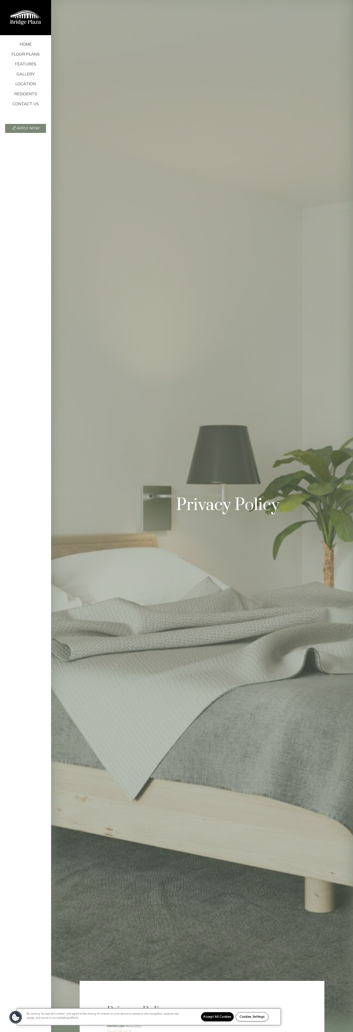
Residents (25, 93)
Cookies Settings (252, 1017)
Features (25, 63)
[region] (148, 1016)
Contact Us (25, 103)
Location (25, 83)
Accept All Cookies (217, 1017)
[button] (26, 115)
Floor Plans (25, 54)
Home (26, 44)
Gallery (25, 73)
